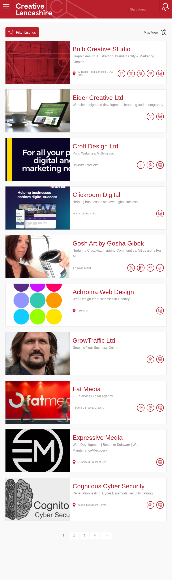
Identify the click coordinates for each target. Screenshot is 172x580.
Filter (26, 32)
